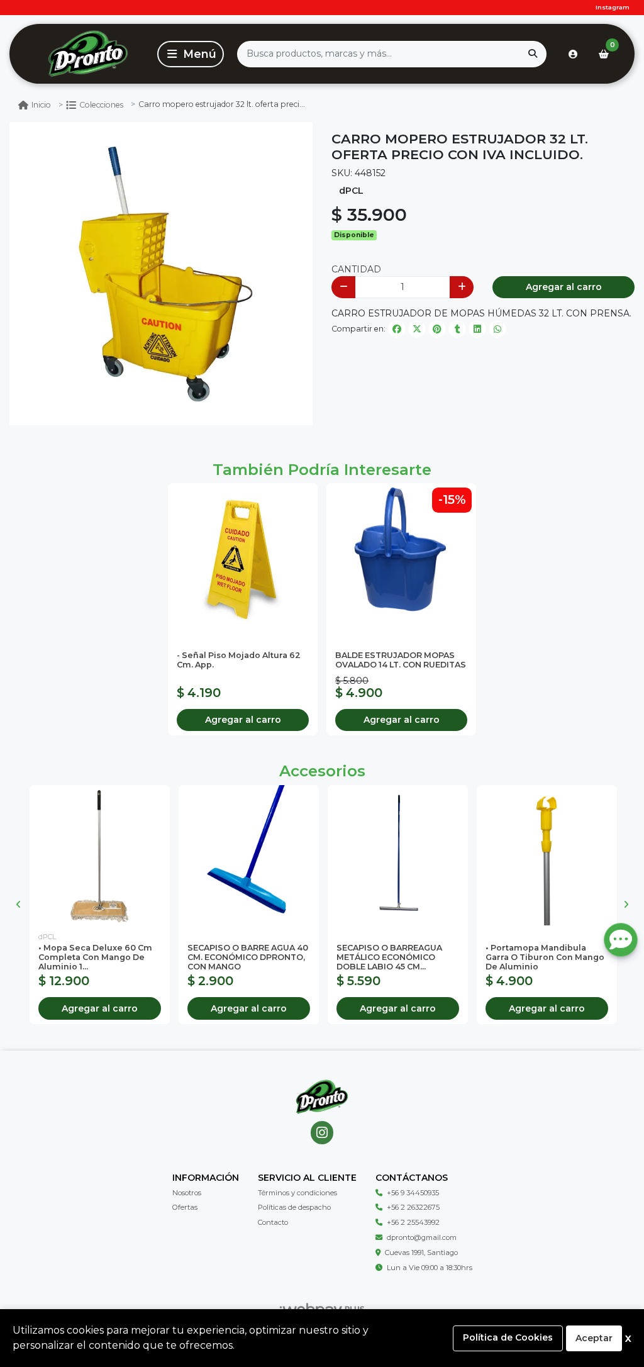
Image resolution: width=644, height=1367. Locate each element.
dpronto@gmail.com (422, 1237)
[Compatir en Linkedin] (477, 329)
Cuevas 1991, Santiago (421, 1252)
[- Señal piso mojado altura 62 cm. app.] (243, 558)
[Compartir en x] (417, 329)
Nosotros (186, 1192)
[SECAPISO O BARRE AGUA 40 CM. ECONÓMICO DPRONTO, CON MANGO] (249, 855)
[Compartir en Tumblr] (457, 329)
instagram (613, 7)
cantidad (356, 269)
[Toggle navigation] (190, 54)
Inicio (41, 104)
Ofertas (184, 1207)
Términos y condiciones (297, 1192)
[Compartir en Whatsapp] (497, 329)
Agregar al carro (564, 287)
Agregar (243, 719)
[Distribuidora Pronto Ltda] (87, 54)
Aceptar (594, 1338)
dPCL (351, 190)
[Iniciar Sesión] (573, 54)
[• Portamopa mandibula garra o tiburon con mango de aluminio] (547, 855)
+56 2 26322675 (413, 1207)
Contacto (273, 1222)
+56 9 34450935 (413, 1192)
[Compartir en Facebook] (397, 329)
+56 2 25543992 (413, 1222)
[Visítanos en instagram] (322, 1132)
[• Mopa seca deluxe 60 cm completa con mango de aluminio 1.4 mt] (100, 855)
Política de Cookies (508, 1337)
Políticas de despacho (294, 1207)
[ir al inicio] (322, 1097)
